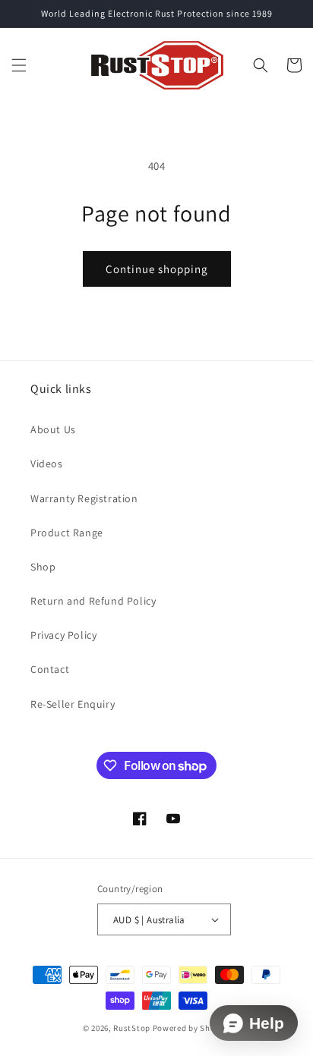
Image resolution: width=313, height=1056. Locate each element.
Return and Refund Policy (93, 601)
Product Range (66, 532)
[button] (19, 65)
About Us (53, 429)
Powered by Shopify (192, 1028)
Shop (42, 567)
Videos (46, 463)
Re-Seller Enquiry (72, 704)
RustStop (131, 1028)
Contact (49, 669)
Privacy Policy (63, 635)
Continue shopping (157, 269)
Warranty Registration (84, 498)
